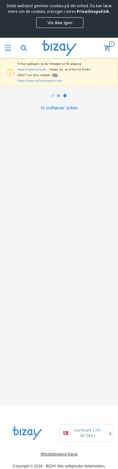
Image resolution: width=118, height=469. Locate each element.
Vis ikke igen (60, 22)
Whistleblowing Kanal (59, 454)
